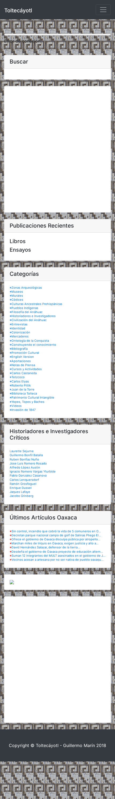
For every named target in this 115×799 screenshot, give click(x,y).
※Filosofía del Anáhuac (26, 312)
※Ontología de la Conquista (29, 341)
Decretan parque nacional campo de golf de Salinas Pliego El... (56, 535)
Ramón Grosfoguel (23, 484)
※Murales (16, 296)
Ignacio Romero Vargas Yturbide (33, 471)
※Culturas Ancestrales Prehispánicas (36, 304)
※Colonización (20, 332)
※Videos (16, 406)
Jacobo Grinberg (21, 496)
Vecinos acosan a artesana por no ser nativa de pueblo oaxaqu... (57, 560)
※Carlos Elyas (19, 381)
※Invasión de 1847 (23, 410)
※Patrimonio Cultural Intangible (32, 397)
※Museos (16, 291)
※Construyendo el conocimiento (33, 345)
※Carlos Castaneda (23, 373)
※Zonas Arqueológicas (26, 287)
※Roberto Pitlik (20, 385)
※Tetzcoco (17, 377)
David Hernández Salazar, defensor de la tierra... (45, 547)
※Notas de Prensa (22, 365)
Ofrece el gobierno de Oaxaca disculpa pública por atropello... (55, 539)
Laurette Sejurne (22, 451)
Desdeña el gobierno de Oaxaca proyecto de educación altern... (57, 551)
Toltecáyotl (18, 10)
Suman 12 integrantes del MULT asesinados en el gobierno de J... (58, 556)
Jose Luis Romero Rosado (28, 463)
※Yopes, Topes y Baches (27, 402)
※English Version (22, 357)
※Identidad (17, 328)
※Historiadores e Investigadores (33, 316)
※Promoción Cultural (24, 353)
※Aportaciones (20, 361)
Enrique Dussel (21, 488)
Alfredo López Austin (25, 467)
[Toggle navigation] (103, 9)
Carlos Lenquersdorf (24, 480)
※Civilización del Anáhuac (28, 320)
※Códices (16, 300)
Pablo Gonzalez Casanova (28, 475)
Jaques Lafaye (20, 492)
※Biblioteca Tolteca (23, 393)
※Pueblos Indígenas (24, 308)
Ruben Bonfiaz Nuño (24, 459)
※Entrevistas (19, 324)
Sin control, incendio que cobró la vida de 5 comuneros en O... (56, 531)
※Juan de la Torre (22, 389)
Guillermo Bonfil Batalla (26, 455)
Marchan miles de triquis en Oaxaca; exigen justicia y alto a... (54, 543)
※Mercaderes (19, 336)
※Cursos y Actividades (26, 369)
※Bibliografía (19, 349)
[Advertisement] (57, 149)
